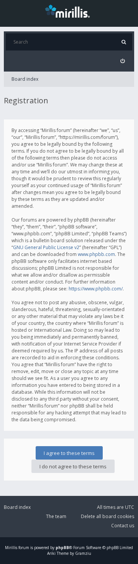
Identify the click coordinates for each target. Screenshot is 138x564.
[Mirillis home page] (69, 11)
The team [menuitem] (56, 516)
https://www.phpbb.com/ (96, 288)
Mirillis (11, 547)
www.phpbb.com (96, 254)
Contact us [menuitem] (122, 525)
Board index (25, 79)
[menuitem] (122, 61)
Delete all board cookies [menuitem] (107, 516)
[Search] (123, 42)
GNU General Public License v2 (46, 247)
